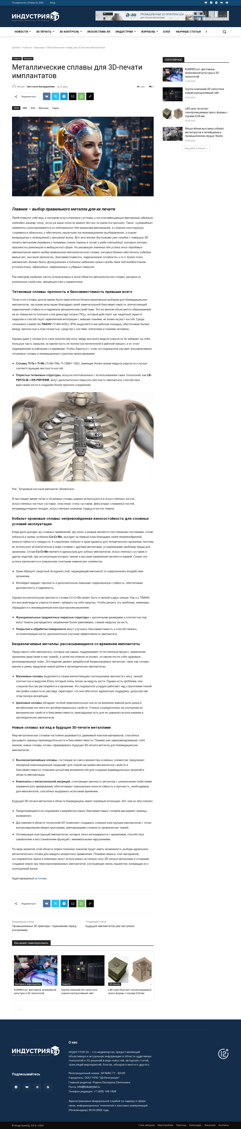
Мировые (39, 47)
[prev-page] (14, 1008)
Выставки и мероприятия (28, 984)
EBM (25, 108)
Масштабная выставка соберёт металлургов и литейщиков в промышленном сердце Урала (204, 132)
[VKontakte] (221, 3)
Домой (16, 47)
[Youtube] (227, 3)
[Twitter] (55, 96)
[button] (224, 31)
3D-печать (114, 984)
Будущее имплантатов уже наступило (110, 926)
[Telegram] (216, 3)
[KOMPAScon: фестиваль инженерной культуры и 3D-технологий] (35, 970)
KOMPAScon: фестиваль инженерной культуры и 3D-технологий (202, 73)
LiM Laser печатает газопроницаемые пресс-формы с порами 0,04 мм (206, 112)
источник (41, 878)
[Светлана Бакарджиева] (14, 86)
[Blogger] (211, 3)
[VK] (46, 96)
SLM (33, 108)
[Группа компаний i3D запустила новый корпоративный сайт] (83, 970)
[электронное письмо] (72, 96)
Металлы (44, 108)
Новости (27, 47)
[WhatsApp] (81, 96)
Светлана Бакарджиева (41, 86)
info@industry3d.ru (88, 1087)
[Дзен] (37, 1087)
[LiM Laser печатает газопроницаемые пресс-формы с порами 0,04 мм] (130, 970)
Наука (55, 108)
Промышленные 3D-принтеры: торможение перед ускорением (44, 928)
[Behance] (206, 3)
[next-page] (20, 1008)
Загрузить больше (194, 148)
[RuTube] (48, 1087)
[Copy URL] (90, 96)
